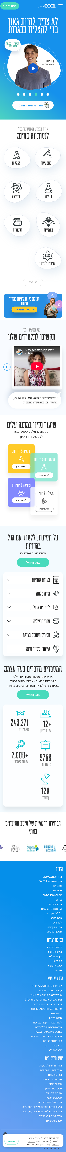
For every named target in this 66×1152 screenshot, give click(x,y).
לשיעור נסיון (44, 475)
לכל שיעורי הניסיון (31, 436)
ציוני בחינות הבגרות (52, 1041)
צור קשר (58, 961)
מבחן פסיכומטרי (54, 1093)
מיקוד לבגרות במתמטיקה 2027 (46, 995)
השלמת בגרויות (54, 1075)
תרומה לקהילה (55, 927)
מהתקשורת (56, 890)
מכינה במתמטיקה (53, 1088)
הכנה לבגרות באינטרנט (50, 1116)
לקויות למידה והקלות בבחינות (47, 1022)
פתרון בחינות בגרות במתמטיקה (46, 1036)
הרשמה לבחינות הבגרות (50, 1102)
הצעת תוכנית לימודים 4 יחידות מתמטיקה (42, 1111)
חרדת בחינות (55, 1018)
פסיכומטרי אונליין (53, 1097)
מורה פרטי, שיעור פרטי (51, 1070)
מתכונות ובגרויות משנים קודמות (46, 1009)
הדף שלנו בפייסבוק (52, 876)
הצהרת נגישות (55, 952)
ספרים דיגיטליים (54, 1120)
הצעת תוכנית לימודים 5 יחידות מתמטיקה (42, 1107)
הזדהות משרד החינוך (31, 105)
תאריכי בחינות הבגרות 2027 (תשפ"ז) (43, 999)
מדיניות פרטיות (54, 932)
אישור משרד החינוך (52, 895)
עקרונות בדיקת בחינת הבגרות (47, 1004)
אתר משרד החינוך (53, 1045)
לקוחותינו (57, 922)
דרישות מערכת (54, 947)
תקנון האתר (56, 918)
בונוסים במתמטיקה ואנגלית (48, 1032)
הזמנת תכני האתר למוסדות (48, 1027)
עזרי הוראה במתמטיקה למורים (47, 986)
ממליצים (57, 886)
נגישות (58, 970)
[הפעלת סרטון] (33, 68)
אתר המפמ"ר (55, 1050)
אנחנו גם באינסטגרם (51, 909)
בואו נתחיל (9, 6)
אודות (59, 899)
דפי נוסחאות (56, 1013)
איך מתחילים (55, 956)
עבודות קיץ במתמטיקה (50, 990)
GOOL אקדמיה (54, 913)
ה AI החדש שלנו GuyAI (50, 1065)
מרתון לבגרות (55, 1084)
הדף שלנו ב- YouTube (50, 881)
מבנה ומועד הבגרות (52, 1079)
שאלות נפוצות (55, 965)
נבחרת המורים (55, 904)
